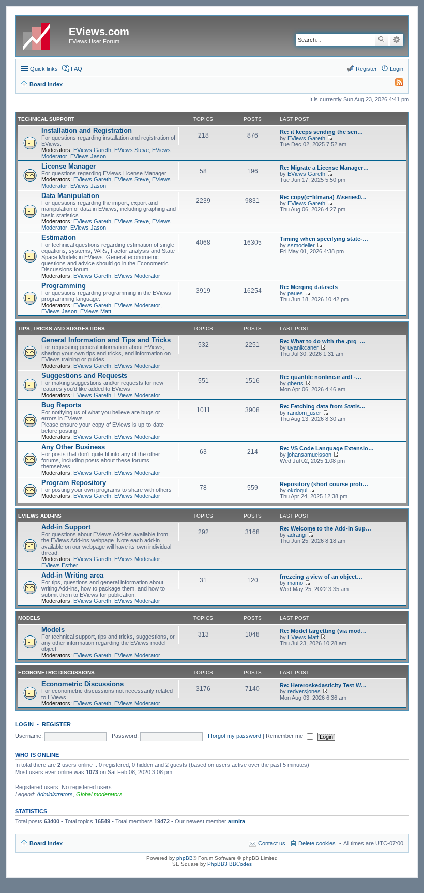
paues (295, 293)
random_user (304, 413)
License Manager (68, 166)
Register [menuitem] (366, 69)
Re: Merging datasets (309, 287)
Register (56, 724)
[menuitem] (394, 84)
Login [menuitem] (396, 69)
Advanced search (396, 40)
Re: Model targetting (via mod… (323, 631)
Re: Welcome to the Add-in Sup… (325, 528)
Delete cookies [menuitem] (317, 843)
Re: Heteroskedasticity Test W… (323, 685)
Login (24, 724)
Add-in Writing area (72, 575)
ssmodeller (301, 245)
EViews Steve (131, 150)
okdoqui (297, 490)
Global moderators (99, 794)
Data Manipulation (70, 196)
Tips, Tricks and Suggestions (61, 328)
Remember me (285, 736)
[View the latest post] (329, 138)
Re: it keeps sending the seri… (321, 132)
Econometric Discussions (56, 672)
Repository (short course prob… (324, 484)
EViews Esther (59, 565)
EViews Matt (95, 311)
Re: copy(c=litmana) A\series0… (323, 197)
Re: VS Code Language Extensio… (327, 448)
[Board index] (43, 34)
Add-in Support (65, 527)
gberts (295, 383)
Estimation (58, 237)
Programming (63, 286)
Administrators (55, 794)
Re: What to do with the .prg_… (323, 341)
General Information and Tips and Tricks (106, 340)
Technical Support (46, 119)
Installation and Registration (86, 130)
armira (236, 821)
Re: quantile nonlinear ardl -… (320, 377)
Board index (46, 843)
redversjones (304, 691)
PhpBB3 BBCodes (229, 864)
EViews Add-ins (40, 516)
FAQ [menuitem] (76, 69)
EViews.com (99, 31)
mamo (295, 583)
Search (381, 40)
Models (29, 618)
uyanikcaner (303, 347)
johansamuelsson (309, 454)
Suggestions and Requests (84, 376)
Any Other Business (73, 447)
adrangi (296, 535)
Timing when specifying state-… (324, 239)
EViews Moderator (137, 276)
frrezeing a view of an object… (321, 576)
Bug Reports (61, 405)
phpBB (184, 858)
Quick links (44, 69)
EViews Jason (88, 156)
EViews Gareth (92, 150)
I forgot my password (234, 736)
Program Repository (73, 483)
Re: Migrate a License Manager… (324, 167)
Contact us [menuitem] (271, 843)
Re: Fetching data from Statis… (323, 406)
